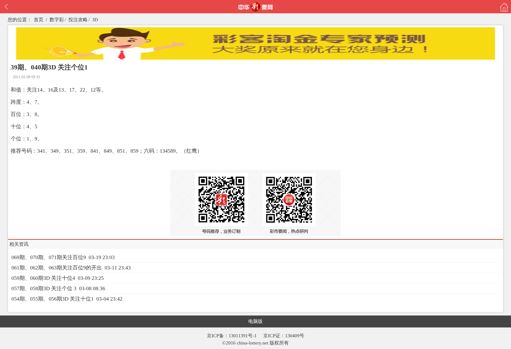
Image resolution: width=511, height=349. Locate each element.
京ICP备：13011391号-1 (232, 335)
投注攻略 (78, 19)
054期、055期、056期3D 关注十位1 (52, 299)
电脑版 (255, 321)
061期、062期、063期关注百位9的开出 (56, 268)
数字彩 (57, 19)
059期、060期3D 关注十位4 (43, 278)
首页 (38, 19)
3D (95, 19)
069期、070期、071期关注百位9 (48, 257)
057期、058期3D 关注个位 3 (43, 288)
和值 (16, 90)
